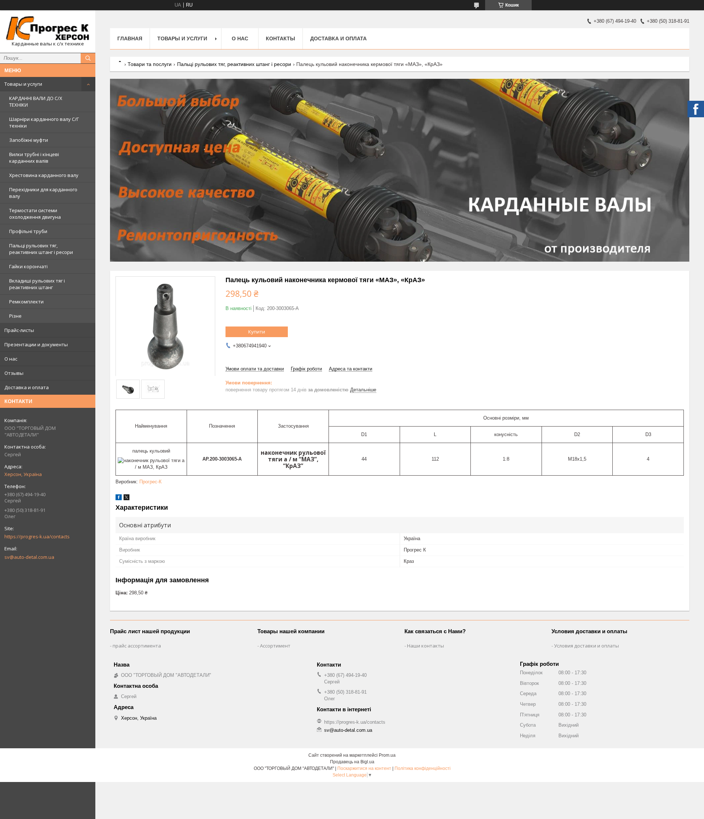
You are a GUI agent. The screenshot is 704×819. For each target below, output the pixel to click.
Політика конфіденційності (423, 768)
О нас (10, 358)
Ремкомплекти (26, 301)
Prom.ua (387, 755)
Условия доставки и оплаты (586, 645)
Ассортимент (275, 645)
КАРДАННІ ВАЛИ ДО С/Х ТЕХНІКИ (35, 101)
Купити (256, 331)
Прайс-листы (19, 330)
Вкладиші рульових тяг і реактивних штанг (37, 284)
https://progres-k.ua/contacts (37, 536)
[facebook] (118, 498)
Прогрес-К (150, 481)
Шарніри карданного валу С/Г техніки (44, 122)
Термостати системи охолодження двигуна (35, 213)
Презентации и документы (36, 344)
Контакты (280, 38)
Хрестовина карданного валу (43, 175)
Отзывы (13, 373)
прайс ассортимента (137, 645)
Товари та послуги (150, 64)
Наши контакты (425, 645)
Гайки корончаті (28, 266)
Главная (129, 38)
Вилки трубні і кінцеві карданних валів (34, 157)
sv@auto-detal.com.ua (29, 557)
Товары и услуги (23, 84)
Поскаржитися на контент (364, 768)
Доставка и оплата (26, 387)
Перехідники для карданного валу (43, 192)
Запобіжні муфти (28, 140)
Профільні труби (28, 231)
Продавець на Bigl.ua (352, 761)
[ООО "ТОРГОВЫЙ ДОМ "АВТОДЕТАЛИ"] (48, 28)
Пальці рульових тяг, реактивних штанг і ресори (41, 248)
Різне (15, 316)
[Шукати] (88, 58)
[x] (126, 498)
